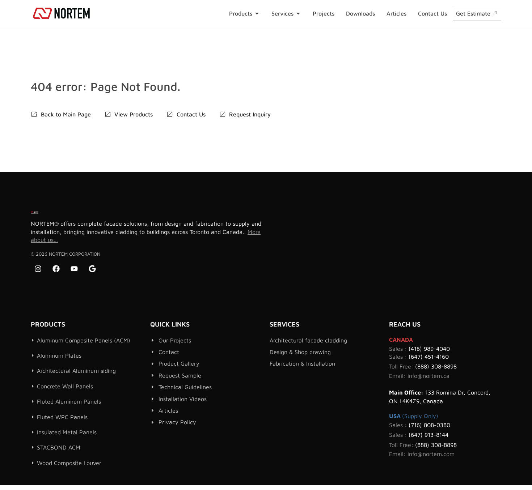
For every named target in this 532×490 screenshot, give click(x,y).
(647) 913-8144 (428, 434)
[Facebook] (56, 268)
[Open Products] (257, 13)
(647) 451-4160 (429, 356)
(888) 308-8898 (436, 366)
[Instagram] (38, 268)
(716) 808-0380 (429, 425)
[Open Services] (298, 13)
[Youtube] (74, 268)
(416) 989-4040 (429, 348)
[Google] (92, 268)
